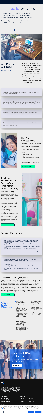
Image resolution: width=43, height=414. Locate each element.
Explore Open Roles (7, 294)
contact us (16, 365)
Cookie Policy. (6, 409)
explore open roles (7, 29)
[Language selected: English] (39, 2)
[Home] (2, 2)
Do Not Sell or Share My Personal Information (11, 411)
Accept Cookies (31, 411)
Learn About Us (5, 70)
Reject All (38, 411)
